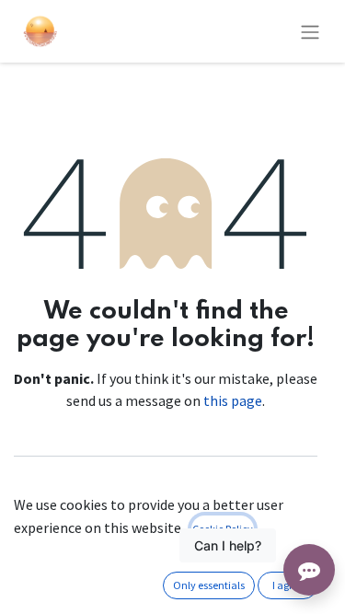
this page (232, 400)
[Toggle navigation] (310, 31)
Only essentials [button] (209, 585)
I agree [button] (288, 585)
